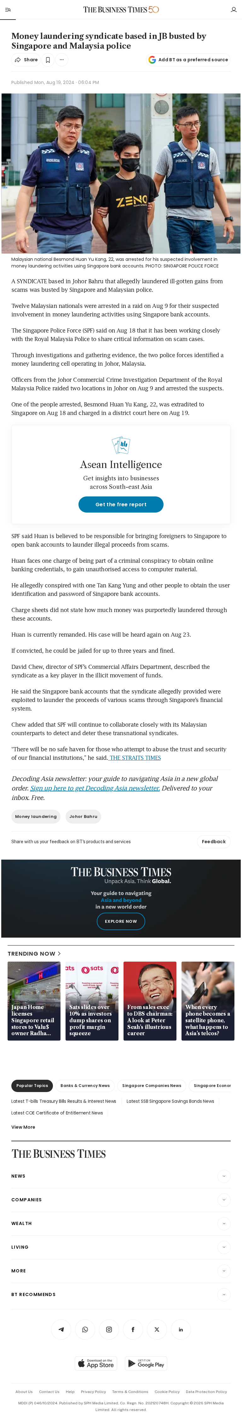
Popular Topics (32, 1085)
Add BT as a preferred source (193, 60)
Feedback (214, 841)
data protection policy (206, 1392)
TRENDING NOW (31, 954)
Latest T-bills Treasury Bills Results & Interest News (63, 1101)
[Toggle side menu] (8, 9)
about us (24, 1392)
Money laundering (36, 817)
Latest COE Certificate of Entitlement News (57, 1113)
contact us (49, 1392)
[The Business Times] (115, 9)
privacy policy (93, 1392)
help (70, 1392)
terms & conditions (130, 1392)
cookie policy (167, 1392)
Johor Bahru (83, 817)
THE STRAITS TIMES (134, 757)
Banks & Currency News (85, 1085)
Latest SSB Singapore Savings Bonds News (170, 1101)
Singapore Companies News (151, 1085)
